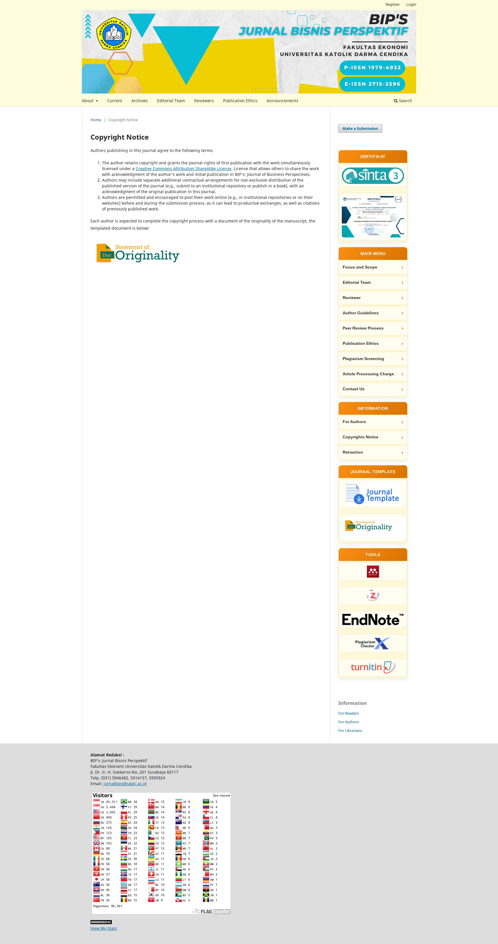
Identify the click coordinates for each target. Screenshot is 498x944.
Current (114, 100)
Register (393, 4)
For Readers (348, 713)
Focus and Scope (360, 267)
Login (411, 4)
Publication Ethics (240, 100)
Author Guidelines (361, 313)
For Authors (354, 422)
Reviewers (204, 100)
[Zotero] (373, 596)
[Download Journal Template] (373, 493)
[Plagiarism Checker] (373, 643)
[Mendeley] (373, 571)
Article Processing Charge (368, 374)
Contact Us (354, 389)
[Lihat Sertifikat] (373, 217)
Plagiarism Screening (363, 359)
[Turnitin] (373, 667)
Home (95, 119)
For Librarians (350, 730)
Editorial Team (171, 100)
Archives (139, 100)
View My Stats (103, 928)
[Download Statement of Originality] (373, 528)
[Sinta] (373, 175)
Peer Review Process (363, 328)
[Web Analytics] (101, 922)
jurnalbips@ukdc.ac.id (125, 783)
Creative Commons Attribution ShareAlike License (184, 168)
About (88, 100)
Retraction (353, 452)
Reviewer (352, 298)
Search (405, 100)
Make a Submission (360, 128)
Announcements (282, 100)
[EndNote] (373, 619)
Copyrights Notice (360, 437)
